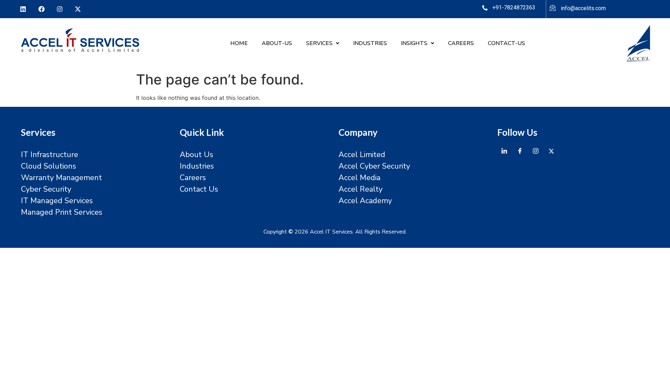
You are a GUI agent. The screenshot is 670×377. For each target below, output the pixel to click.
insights (414, 43)
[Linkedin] (23, 9)
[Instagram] (59, 9)
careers (461, 43)
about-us (277, 43)
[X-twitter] (77, 9)
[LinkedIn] (504, 151)
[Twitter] (551, 151)
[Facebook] (41, 9)
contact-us (506, 43)
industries (370, 43)
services (319, 43)
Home (239, 43)
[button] (322, 43)
